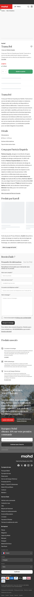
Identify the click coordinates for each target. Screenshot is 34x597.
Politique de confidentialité (23, 318)
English (7, 595)
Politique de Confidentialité (7, 590)
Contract (3, 490)
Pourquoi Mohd (5, 471)
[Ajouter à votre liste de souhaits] (31, 46)
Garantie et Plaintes (6, 519)
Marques (3, 538)
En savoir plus (7, 380)
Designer (3, 541)
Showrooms (4, 476)
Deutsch (16, 595)
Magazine (4, 533)
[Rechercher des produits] (28, 7)
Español (21, 595)
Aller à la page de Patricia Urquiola (10, 193)
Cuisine (3, 10)
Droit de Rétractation (7, 514)
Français (11, 595)
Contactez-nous (5, 503)
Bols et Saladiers (10, 10)
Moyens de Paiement (7, 508)
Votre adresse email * (7, 280)
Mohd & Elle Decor (6, 543)
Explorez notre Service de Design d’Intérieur (24, 420)
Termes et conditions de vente (9, 522)
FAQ (2, 506)
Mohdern (3, 492)
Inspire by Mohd (5, 535)
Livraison (6, 357)
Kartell (3, 43)
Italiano (3, 595)
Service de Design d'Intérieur (9, 479)
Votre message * (5, 295)
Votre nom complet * (6, 272)
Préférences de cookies (6, 592)
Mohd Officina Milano (7, 487)
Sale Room (4, 546)
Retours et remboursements (9, 511)
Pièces (3, 530)
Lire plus (3, 59)
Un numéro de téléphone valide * (10, 287)
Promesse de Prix (6, 481)
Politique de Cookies (18, 590)
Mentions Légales (28, 590)
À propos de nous (6, 473)
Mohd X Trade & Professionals (9, 484)
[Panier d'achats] (32, 7)
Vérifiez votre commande (8, 500)
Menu (19, 6)
